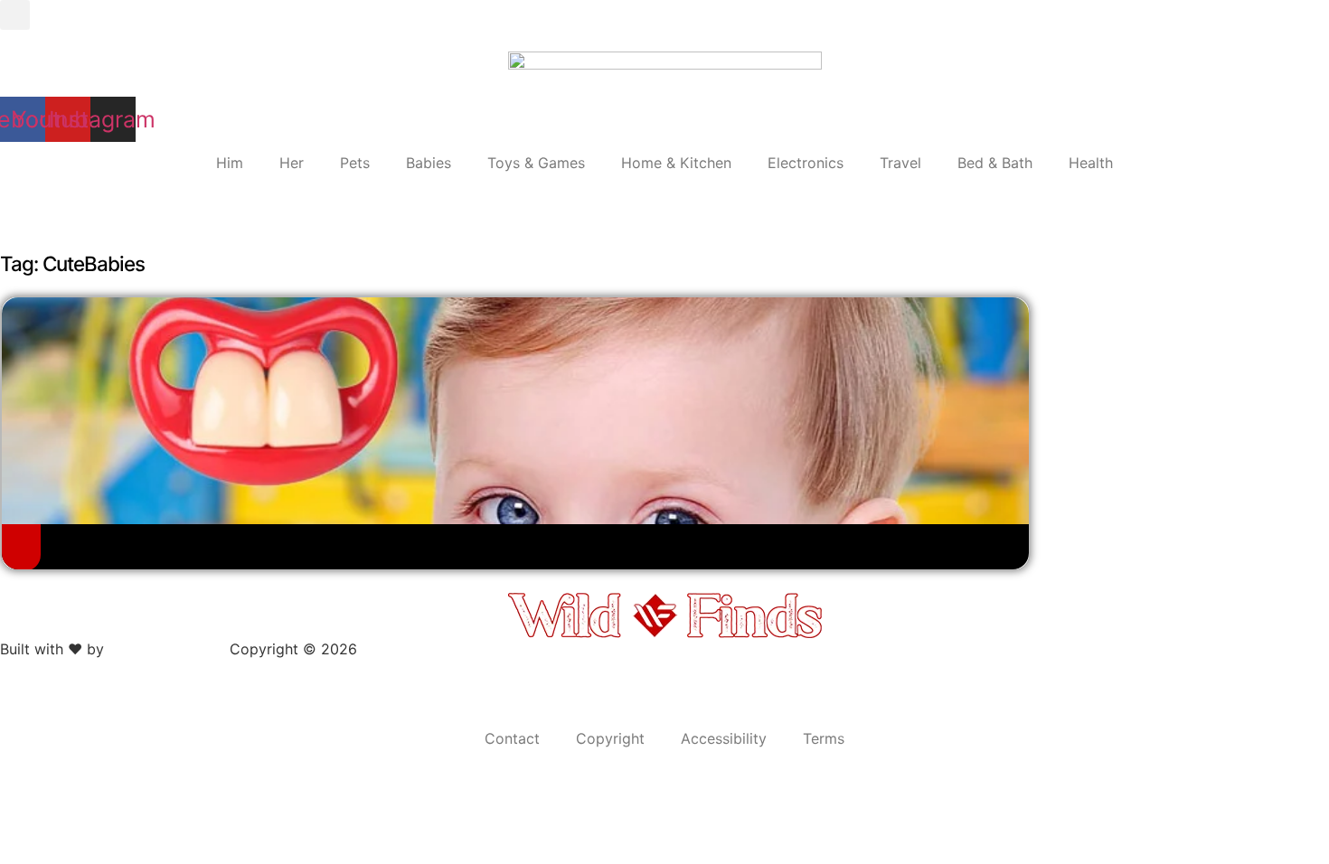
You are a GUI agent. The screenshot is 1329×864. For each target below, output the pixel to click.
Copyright (610, 738)
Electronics (806, 163)
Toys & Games (536, 163)
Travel (900, 163)
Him (229, 163)
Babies (428, 163)
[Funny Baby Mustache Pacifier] (21, 545)
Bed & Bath (994, 163)
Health (1091, 163)
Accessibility (724, 738)
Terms (823, 738)
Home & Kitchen (676, 163)
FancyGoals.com (166, 649)
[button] (15, 15)
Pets (355, 163)
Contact (512, 738)
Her (291, 163)
